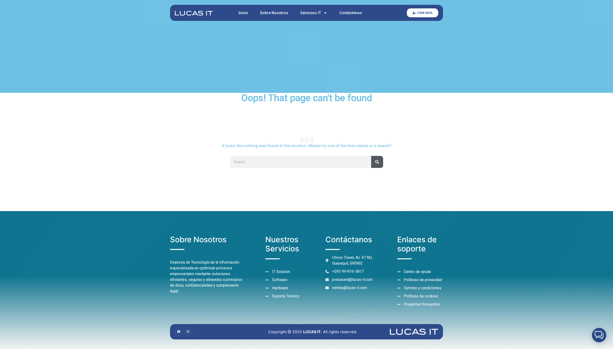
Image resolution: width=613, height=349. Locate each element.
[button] (599, 335)
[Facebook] (179, 332)
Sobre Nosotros (274, 13)
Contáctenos (350, 13)
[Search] (377, 162)
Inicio (243, 13)
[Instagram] (188, 332)
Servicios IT (310, 13)
